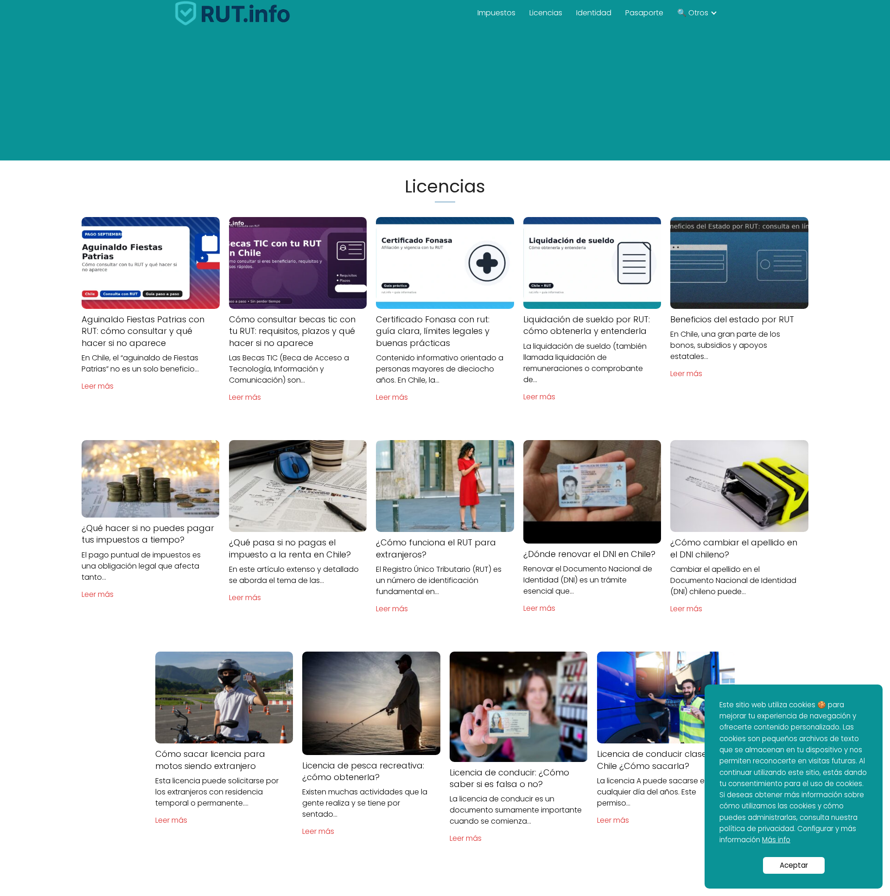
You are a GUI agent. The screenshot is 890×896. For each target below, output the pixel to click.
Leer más (98, 386)
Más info (776, 840)
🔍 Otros (692, 12)
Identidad (593, 12)
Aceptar (794, 865)
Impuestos (496, 12)
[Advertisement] (445, 95)
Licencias (545, 12)
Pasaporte (644, 12)
